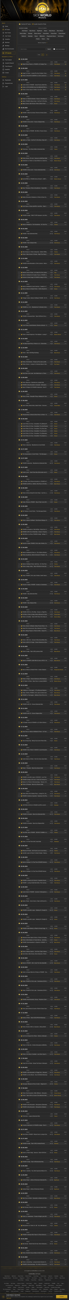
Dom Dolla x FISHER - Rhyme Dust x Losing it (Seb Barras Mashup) (35, 1134)
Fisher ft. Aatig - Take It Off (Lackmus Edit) (33, 651)
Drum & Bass (23, 33)
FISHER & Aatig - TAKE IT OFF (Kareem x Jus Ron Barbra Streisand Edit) (35, 215)
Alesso (15, 1291)
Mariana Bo (16, 1285)
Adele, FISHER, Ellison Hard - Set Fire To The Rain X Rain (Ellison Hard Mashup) (35, 101)
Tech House (60, 36)
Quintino (9, 1287)
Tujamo (30, 1289)
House (36, 36)
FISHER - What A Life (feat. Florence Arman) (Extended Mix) (35, 112)
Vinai (43, 1289)
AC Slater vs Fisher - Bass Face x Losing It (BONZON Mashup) (35, 681)
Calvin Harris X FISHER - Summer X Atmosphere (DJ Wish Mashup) (35, 892)
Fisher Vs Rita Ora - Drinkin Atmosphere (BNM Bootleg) (35, 1045)
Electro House (37, 33)
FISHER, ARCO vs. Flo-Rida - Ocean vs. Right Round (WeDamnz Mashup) (35, 612)
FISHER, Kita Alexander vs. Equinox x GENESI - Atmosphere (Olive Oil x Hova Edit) (35, 942)
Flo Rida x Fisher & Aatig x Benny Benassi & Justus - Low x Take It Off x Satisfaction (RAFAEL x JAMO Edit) (35, 614)
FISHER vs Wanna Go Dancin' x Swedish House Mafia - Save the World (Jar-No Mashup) (35, 880)
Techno (38, 38)
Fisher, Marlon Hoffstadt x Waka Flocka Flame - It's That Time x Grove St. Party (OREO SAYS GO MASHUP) (35, 626)
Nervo (44, 1285)
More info (9, 1298)
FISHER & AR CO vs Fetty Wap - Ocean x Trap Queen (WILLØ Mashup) (35, 531)
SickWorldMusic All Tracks (34, 1273)
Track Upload (8, 60)
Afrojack (59, 1289)
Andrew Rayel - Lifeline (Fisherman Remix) (33, 1189)
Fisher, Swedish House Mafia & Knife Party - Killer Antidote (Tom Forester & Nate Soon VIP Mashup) (35, 1253)
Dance (45, 30)
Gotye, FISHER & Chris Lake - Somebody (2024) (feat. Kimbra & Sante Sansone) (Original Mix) (35, 990)
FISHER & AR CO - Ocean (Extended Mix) (33, 704)
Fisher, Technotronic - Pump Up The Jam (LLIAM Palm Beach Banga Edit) (35, 361)
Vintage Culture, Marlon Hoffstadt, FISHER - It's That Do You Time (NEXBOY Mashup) (35, 298)
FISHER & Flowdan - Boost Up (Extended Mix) (34, 814)
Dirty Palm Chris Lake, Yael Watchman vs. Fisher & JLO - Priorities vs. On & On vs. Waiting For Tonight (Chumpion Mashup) (35, 373)
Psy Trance (18, 1277)
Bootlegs (7, 45)
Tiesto (17, 1289)
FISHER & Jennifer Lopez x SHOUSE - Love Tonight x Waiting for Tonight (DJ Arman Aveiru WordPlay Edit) (35, 777)
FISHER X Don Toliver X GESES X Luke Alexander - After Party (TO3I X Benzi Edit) (35, 749)
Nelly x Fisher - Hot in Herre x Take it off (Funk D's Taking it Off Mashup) (35, 901)
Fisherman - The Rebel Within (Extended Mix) (34, 149)
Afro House (24, 30)
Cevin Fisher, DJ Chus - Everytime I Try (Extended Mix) (35, 433)
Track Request (8, 66)
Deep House (52, 30)
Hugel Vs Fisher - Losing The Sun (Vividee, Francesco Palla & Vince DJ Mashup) (35, 73)
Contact (7, 72)
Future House (62, 33)
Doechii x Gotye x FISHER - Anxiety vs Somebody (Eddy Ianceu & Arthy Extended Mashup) (35, 584)
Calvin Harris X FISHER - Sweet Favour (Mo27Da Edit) (35, 84)
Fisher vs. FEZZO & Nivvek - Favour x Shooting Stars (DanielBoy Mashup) (35, 98)
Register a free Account (9, 80)
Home (6, 26)
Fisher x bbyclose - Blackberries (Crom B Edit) (34, 445)
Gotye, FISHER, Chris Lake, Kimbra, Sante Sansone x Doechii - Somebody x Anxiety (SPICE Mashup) (35, 575)
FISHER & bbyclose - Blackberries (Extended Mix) (35, 463)
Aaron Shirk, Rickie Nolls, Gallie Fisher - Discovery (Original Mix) (35, 405)
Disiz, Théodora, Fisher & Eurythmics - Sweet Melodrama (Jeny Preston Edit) (35, 188)
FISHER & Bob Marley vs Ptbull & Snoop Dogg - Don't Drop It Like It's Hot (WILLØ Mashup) (35, 928)
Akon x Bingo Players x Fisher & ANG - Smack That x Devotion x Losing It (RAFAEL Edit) (35, 630)
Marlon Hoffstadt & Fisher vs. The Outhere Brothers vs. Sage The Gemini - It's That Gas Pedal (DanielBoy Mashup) (35, 552)
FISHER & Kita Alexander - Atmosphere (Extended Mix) (35, 1104)
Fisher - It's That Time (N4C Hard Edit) (32, 841)
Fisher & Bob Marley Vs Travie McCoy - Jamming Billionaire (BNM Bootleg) (35, 940)
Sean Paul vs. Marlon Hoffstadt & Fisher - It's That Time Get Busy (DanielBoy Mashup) (35, 731)
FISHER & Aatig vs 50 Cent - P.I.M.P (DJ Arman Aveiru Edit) (35, 779)
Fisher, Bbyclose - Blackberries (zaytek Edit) (33, 382)
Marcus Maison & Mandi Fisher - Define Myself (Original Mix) (35, 289)
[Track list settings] (46, 55)
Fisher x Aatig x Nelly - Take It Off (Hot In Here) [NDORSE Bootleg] (35, 566)
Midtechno (42, 36)
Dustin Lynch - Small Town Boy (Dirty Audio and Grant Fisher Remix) (35, 472)
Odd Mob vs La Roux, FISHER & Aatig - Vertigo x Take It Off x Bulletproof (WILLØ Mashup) (35, 534)
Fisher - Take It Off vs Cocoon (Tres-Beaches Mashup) (35, 1095)
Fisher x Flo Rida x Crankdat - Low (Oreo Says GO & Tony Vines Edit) (35, 1054)
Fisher (34, 1283)
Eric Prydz (12, 1283)
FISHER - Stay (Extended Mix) (30, 593)
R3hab (14, 1287)
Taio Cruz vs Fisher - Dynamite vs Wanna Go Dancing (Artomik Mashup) (35, 1198)
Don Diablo (6, 1283)
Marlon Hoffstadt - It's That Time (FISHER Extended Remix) (35, 862)
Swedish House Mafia (54, 1287)
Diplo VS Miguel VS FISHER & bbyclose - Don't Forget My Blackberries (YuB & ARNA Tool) (35, 387)
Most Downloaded (9, 49)
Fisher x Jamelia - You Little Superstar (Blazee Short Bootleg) (35, 1170)
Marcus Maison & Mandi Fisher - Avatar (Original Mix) (35, 669)
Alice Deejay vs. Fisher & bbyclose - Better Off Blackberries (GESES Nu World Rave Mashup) (35, 252)
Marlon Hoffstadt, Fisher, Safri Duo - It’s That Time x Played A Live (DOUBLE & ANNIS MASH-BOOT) (35, 564)
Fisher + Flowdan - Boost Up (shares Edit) (33, 768)
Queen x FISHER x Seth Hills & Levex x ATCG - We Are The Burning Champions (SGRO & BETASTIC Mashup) (35, 660)
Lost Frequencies (8, 1285)
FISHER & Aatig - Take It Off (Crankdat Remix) (34, 1143)
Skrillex (32, 1287)
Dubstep (30, 33)
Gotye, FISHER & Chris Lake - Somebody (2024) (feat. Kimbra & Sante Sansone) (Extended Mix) (35, 981)
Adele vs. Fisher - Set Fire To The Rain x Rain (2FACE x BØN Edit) (35, 140)
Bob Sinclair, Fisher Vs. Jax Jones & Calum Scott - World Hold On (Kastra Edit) (35, 1207)
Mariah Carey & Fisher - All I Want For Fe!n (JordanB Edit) (35, 272)
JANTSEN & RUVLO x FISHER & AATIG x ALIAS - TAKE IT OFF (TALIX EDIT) (35, 805)
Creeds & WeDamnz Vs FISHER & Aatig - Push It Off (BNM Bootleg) (35, 1125)
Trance (43, 38)
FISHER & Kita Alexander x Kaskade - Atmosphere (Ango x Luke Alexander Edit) (35, 385)
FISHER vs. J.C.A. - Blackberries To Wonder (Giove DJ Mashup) (35, 307)
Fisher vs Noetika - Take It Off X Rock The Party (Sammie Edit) (35, 616)
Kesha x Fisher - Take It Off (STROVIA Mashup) (34, 1017)
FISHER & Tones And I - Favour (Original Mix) (34, 121)
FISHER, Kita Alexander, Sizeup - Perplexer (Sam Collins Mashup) (35, 999)
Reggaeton (25, 1277)
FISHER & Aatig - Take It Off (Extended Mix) (33, 1161)
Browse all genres (41, 42)
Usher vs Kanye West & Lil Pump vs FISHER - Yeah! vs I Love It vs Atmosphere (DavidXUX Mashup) (35, 972)
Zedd (54, 1289)
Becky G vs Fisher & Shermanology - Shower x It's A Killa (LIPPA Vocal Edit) (35, 782)
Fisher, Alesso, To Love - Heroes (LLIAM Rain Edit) (35, 158)
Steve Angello (39, 1287)
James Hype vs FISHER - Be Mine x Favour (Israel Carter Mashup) (35, 131)
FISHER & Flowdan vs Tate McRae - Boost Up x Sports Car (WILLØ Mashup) (35, 529)
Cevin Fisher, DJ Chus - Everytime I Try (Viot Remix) (35, 426)
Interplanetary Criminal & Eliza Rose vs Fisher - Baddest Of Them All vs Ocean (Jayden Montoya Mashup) (35, 414)
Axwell (29, 1291)
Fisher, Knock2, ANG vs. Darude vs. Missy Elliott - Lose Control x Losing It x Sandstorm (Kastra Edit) (35, 1026)
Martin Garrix (30, 1285)
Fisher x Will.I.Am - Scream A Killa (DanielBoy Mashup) (35, 640)
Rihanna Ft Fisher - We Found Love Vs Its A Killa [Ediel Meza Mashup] (35, 850)
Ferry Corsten (28, 1283)
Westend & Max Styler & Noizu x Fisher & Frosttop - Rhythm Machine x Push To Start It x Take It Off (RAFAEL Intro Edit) (35, 937)
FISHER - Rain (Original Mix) (30, 242)
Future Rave (54, 33)
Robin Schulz (20, 1287)
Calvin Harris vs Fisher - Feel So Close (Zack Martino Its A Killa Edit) (35, 759)
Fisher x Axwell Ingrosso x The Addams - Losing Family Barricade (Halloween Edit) (35, 334)
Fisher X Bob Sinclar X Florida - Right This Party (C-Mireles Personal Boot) (35, 254)
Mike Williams (38, 1285)
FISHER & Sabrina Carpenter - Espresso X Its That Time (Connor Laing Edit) (35, 796)
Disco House (60, 30)
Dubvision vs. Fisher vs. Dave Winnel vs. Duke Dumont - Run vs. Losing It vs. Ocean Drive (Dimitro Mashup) (35, 160)
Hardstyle (30, 36)
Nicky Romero (50, 1285)
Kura (58, 1283)
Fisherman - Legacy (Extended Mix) (31, 1116)
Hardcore (24, 36)
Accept (60, 1296)
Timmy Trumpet (23, 1289)
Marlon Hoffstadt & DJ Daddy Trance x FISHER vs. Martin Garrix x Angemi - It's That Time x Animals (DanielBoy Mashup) (35, 275)
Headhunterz (46, 1283)
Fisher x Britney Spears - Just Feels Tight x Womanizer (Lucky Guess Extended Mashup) (35, 951)
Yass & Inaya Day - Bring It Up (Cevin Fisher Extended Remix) (35, 740)
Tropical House (51, 1279)
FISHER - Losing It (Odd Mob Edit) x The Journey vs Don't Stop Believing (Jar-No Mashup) (35, 882)
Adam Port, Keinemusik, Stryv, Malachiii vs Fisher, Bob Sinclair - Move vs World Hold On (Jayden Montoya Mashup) (35, 628)
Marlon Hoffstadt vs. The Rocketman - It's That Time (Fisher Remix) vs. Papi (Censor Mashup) (35, 224)
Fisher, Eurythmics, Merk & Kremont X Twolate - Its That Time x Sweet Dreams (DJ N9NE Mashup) (35, 555)
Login (6, 86)
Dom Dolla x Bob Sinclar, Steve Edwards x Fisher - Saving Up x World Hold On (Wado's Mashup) (35, 954)
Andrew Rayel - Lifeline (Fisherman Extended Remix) (35, 1180)
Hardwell (40, 1283)
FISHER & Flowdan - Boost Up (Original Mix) (33, 823)
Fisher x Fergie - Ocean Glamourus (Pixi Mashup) (35, 678)
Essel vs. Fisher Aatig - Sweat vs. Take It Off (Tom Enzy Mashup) (35, 1152)
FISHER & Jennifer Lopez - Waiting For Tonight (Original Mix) (35, 919)
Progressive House (51, 36)
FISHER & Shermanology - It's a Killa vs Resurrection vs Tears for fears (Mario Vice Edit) (35, 1264)
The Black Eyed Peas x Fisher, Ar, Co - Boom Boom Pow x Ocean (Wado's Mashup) (35, 343)
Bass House (32, 30)
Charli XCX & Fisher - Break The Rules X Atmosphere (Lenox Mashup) (35, 1063)
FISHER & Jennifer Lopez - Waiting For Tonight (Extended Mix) (35, 910)
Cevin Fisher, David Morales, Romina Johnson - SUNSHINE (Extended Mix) (35, 325)
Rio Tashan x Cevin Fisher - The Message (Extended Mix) (35, 511)
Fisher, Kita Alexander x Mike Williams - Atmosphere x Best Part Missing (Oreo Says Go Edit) (35, 1093)
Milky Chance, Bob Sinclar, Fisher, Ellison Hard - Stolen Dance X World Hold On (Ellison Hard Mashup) (35, 103)
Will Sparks (48, 1289)
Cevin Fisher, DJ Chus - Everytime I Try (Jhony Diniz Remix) (35, 431)
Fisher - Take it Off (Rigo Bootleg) (31, 352)
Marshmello (23, 1285)
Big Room (39, 30)
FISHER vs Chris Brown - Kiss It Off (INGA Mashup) (35, 1074)
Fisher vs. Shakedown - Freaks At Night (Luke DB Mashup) (35, 1216)
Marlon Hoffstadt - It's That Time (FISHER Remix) (34, 871)
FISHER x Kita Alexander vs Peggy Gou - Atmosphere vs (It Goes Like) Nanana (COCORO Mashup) (35, 1072)
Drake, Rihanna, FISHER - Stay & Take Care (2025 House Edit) (35, 502)
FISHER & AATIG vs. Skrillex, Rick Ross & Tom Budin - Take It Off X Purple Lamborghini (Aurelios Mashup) (35, 483)
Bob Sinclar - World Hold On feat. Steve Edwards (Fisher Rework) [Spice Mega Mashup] (35, 1243)
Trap (48, 38)
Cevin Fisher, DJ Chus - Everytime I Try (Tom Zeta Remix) (35, 428)
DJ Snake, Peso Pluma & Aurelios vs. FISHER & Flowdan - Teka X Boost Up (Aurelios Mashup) (35, 481)
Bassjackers (35, 1291)
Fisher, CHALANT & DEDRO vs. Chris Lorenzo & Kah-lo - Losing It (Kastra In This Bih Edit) (35, 75)
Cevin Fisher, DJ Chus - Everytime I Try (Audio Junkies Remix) (35, 435)
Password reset (9, 83)
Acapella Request (9, 63)
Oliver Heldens (58, 1285)
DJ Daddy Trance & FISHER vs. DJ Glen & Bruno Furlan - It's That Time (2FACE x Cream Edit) (35, 722)
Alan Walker (9, 1291)
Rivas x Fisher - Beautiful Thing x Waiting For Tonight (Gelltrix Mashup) (35, 396)
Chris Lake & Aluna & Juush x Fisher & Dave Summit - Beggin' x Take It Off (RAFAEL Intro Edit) (35, 1008)
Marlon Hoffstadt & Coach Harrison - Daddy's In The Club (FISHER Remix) (35, 286)
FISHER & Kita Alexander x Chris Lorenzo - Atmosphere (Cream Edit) (35, 263)
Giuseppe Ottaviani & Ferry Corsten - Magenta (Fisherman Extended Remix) (35, 1084)
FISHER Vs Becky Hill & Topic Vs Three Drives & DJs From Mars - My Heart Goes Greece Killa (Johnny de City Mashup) (35, 1234)
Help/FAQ (7, 69)
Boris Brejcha (51, 1291)
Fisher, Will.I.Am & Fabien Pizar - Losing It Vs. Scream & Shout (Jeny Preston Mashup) (35, 793)
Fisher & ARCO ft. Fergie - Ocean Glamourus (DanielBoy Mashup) (35, 642)
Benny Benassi (43, 1291)
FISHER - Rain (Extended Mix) (30, 233)
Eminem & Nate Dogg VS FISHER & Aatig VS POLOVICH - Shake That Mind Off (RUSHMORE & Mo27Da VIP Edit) (35, 277)
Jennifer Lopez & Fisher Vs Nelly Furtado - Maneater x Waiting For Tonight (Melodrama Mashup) (35, 853)
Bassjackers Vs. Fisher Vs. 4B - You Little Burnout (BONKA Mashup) (35, 1225)
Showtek (27, 1287)
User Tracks (8, 36)
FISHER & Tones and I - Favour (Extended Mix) (34, 169)
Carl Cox (58, 1291)
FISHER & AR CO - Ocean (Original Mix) (32, 713)
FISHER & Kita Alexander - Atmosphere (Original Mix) (35, 1107)
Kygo (62, 1283)
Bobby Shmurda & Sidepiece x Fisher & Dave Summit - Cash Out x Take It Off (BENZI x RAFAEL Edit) (35, 197)
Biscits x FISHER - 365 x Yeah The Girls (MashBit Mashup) (35, 963)
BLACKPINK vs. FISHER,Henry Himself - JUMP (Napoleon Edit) (35, 179)
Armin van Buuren (22, 1291)
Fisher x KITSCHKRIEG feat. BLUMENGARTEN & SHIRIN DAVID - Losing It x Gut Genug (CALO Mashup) (35, 87)
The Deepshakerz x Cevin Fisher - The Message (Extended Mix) (35, 454)
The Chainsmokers (10, 1289)
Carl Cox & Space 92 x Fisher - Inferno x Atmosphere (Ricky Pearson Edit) (35, 1036)
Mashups (7, 42)
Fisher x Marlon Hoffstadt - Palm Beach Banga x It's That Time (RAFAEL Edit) (35, 520)
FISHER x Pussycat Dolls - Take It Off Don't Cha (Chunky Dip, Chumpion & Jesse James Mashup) (35, 316)
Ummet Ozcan (37, 1289)
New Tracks (8, 32)
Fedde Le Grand (20, 1283)
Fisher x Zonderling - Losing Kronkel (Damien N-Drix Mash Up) (35, 1262)
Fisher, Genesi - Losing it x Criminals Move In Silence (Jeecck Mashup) (35, 364)
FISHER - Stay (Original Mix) (29, 603)
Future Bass (46, 33)
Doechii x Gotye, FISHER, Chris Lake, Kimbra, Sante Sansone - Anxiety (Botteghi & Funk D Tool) (35, 543)
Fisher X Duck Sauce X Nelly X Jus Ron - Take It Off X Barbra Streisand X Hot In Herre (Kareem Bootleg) (35, 89)
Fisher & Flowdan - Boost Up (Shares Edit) (33, 784)
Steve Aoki (46, 1287)
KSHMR (52, 1283)
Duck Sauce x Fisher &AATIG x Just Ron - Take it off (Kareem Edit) (35, 206)
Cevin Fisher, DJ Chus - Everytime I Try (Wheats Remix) (35, 423)
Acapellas (7, 39)
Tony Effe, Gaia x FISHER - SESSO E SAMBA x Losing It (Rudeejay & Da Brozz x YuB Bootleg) (35, 832)
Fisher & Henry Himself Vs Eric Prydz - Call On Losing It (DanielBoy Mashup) (35, 493)
